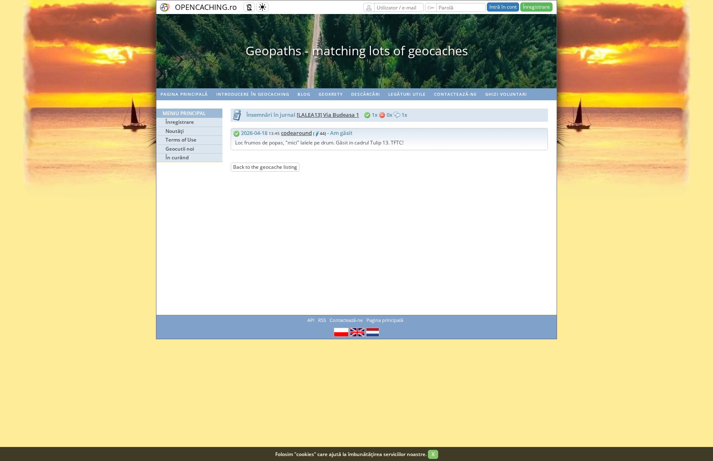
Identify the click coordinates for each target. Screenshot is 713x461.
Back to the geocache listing (265, 166)
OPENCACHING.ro (206, 7)
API (310, 320)
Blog (303, 94)
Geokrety (331, 94)
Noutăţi (174, 131)
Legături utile (407, 94)
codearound (296, 133)
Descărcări (365, 94)
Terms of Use (180, 139)
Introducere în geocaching (252, 94)
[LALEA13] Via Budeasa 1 (328, 114)
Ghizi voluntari (506, 94)
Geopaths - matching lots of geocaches (357, 50)
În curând (177, 157)
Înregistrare (536, 6)
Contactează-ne (455, 94)
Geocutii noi (179, 148)
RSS (322, 320)
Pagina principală (184, 94)
